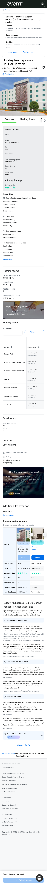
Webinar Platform (8, 792)
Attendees (7, 328)
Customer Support (9, 805)
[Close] (40, 19)
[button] (23, 96)
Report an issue (8, 753)
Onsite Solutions (8, 767)
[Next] (44, 120)
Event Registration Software (13, 777)
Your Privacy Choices (10, 809)
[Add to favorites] (43, 67)
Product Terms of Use (10, 818)
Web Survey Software (10, 788)
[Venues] (42, 4)
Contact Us (6, 801)
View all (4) (7, 259)
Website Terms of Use (10, 822)
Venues (7, 10)
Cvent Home (6, 798)
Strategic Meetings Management (14, 784)
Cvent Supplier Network (11, 764)
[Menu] (3, 4)
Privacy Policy (7, 814)
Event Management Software (13, 773)
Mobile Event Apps (9, 781)
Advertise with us (8, 826)
